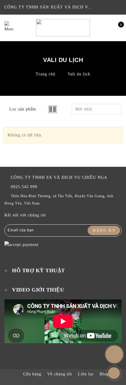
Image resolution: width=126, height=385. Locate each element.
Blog (104, 374)
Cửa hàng (32, 374)
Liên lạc (86, 374)
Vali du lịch (79, 74)
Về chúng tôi (59, 374)
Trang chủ (45, 74)
